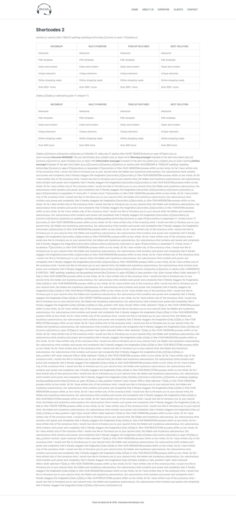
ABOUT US (148, 9)
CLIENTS (178, 9)
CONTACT (192, 9)
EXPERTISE (163, 9)
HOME (134, 9)
